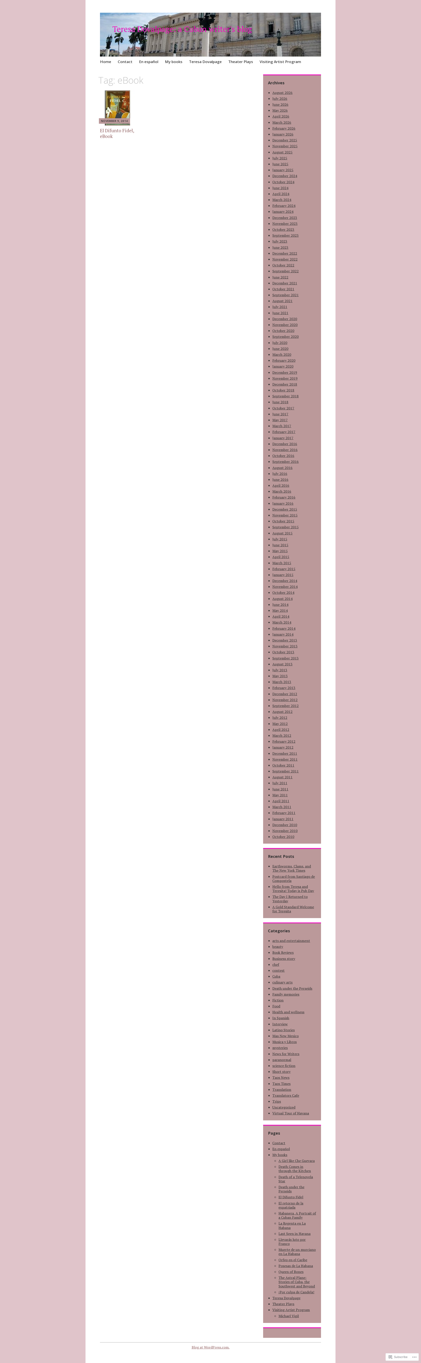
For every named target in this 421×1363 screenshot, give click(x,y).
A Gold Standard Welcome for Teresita (293, 909)
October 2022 (283, 265)
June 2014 (280, 604)
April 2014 (280, 616)
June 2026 (280, 104)
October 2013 (283, 652)
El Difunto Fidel (290, 1197)
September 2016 (285, 461)
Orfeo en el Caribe (292, 1259)
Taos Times (281, 1083)
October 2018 (283, 390)
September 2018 (285, 396)
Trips (276, 1101)
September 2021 (285, 295)
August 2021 (282, 300)
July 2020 (279, 342)
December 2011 (284, 753)
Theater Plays (240, 61)
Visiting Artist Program (280, 61)
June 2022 (280, 277)
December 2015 (284, 509)
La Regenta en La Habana (292, 1225)
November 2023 (285, 223)
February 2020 (283, 360)
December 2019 (284, 372)
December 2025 (284, 140)
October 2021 (283, 289)
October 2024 (283, 182)
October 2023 (283, 229)
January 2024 (282, 211)
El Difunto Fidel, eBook (117, 133)
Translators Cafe (285, 1095)
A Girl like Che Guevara (296, 1160)
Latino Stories (283, 1030)
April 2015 (280, 556)
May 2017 (280, 420)
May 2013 (280, 676)
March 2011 (281, 806)
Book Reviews (283, 952)
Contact (125, 61)
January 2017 (282, 438)
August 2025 (282, 152)
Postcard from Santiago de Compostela (293, 878)
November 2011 (285, 759)
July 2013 (279, 670)
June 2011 (280, 789)
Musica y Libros (284, 1041)
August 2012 (282, 711)
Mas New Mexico (285, 1035)
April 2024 (280, 193)
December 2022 (284, 253)
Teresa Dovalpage (205, 61)
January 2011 (282, 818)
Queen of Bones (290, 1271)
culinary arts (282, 982)
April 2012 (280, 729)
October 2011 (283, 765)
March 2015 (281, 563)
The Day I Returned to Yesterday (290, 898)
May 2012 (280, 723)
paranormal (281, 1059)
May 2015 (280, 550)
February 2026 (283, 128)
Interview (280, 1024)
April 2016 (280, 485)
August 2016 (282, 467)
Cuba (276, 976)
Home (105, 61)
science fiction (283, 1065)
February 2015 (283, 568)
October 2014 (283, 592)
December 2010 (284, 824)
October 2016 (283, 455)
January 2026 (282, 134)
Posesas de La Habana (295, 1265)
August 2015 (282, 533)
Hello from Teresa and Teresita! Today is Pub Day (293, 888)
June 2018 (280, 402)
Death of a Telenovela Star (295, 1178)
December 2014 (284, 580)
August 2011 (282, 777)
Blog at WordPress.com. (211, 1347)
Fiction (278, 1000)
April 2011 (280, 801)
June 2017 (280, 414)
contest (278, 970)
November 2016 (285, 449)
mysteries (280, 1047)
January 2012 (282, 747)
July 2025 (279, 158)
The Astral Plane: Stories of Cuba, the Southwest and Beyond (296, 1281)
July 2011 (279, 783)
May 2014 (280, 610)
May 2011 (280, 795)
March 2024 (281, 199)
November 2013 (285, 646)
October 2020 (283, 330)
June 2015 (280, 545)
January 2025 (282, 170)
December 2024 (284, 175)
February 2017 (283, 431)
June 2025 (280, 164)
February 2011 (283, 812)
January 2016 (282, 503)
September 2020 (285, 336)
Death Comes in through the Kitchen (294, 1168)
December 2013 (284, 640)
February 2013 (283, 687)
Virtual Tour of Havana (290, 1113)
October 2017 (283, 408)
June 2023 (280, 247)
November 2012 (285, 699)
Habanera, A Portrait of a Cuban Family (297, 1215)
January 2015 (282, 574)
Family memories (285, 994)
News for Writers (285, 1053)
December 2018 (284, 384)
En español (148, 61)
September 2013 (285, 658)
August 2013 (282, 664)
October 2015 (283, 521)
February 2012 (283, 741)
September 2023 (285, 235)
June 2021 (280, 312)
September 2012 (285, 705)
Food (276, 1006)
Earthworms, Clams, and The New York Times (291, 868)
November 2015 (285, 515)
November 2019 (285, 378)
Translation (281, 1089)
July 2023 (279, 241)
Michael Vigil (288, 1316)
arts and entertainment (291, 940)
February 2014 (283, 628)
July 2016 (279, 473)
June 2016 (280, 479)
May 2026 (280, 110)
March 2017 (281, 425)
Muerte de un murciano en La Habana (297, 1251)
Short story (281, 1071)
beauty (277, 946)
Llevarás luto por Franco (292, 1241)
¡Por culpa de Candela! (296, 1292)
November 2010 (285, 830)
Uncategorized (283, 1107)
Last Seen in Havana (294, 1233)
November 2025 (285, 146)
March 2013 (281, 681)
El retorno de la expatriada (290, 1205)
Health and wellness (288, 1012)
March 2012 (281, 735)
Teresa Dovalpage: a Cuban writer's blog (182, 29)
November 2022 (285, 259)
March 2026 (281, 122)
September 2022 (285, 271)
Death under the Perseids (292, 988)
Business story (283, 958)
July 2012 (279, 717)
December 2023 (284, 217)
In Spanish (280, 1018)
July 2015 (279, 539)
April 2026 (280, 116)
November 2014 (285, 586)
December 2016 (284, 443)
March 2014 (281, 622)
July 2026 (279, 98)
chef (275, 964)
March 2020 (281, 354)
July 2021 (279, 306)
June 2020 (280, 348)
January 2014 (282, 634)
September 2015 (285, 527)
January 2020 (282, 366)
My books (173, 61)
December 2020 (284, 318)
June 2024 (280, 187)
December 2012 (284, 693)
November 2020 (285, 324)
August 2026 (282, 92)
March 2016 (281, 491)
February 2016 (283, 497)
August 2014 (282, 598)
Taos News (280, 1077)
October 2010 (283, 836)
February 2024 (283, 205)
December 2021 (284, 283)
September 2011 (285, 771)
